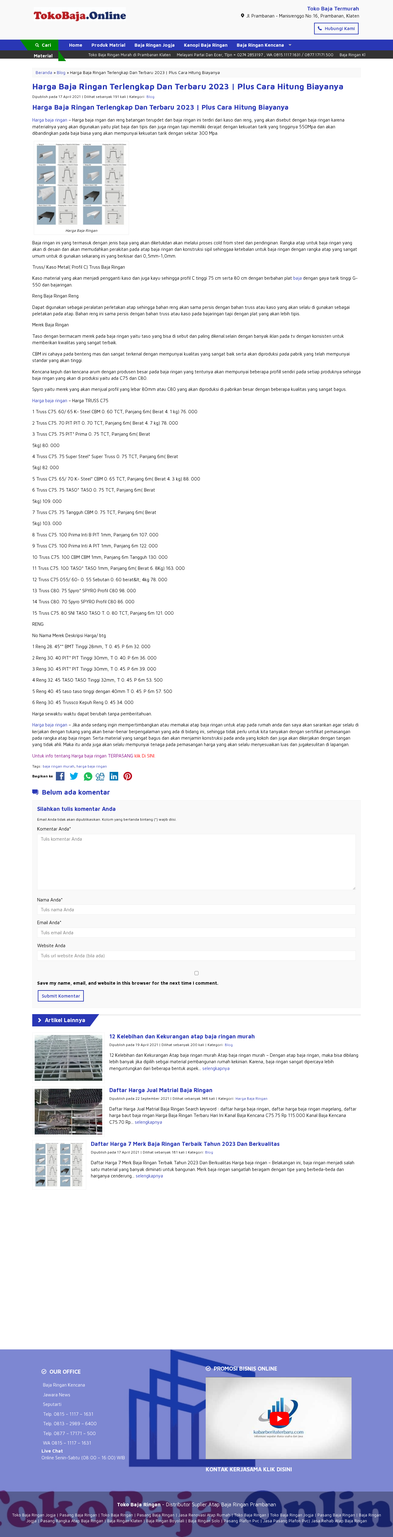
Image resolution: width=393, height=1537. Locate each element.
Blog (150, 96)
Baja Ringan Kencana (260, 45)
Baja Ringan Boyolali (165, 1520)
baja (297, 278)
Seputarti (52, 1404)
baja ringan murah (58, 766)
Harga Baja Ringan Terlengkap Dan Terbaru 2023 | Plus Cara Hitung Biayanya (188, 86)
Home (75, 45)
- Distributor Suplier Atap (169, 1504)
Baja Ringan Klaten (124, 1520)
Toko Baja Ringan (117, 1514)
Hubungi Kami (339, 28)
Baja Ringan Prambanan (248, 1504)
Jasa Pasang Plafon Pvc (286, 1520)
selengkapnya (216, 1068)
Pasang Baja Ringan (78, 1514)
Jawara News (56, 1394)
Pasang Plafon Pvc (241, 1520)
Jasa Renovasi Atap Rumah (204, 1514)
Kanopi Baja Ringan (206, 45)
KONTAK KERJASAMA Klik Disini (249, 1469)
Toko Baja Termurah (333, 8)
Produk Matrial (108, 45)
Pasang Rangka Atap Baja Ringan (72, 1520)
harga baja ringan (91, 766)
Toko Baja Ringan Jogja (34, 1514)
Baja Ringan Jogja (154, 45)
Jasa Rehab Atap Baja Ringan (339, 1520)
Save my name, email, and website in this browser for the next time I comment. (127, 983)
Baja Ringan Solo (204, 1520)
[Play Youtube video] (279, 1419)
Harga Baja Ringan (251, 1098)
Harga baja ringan (49, 120)
